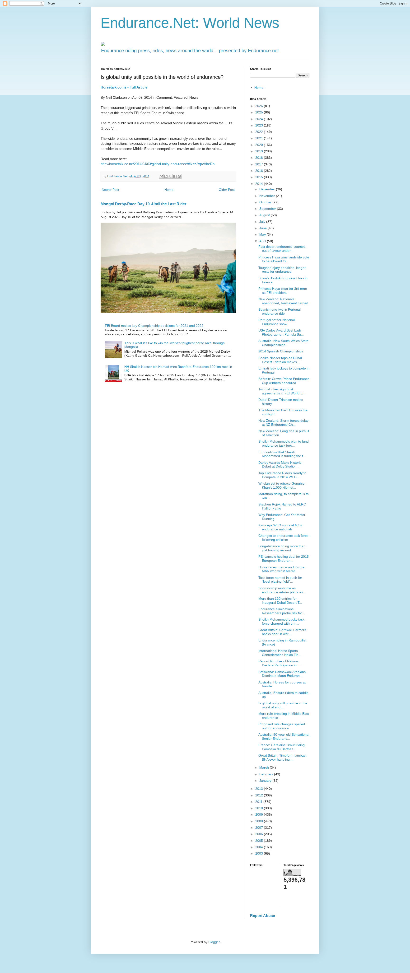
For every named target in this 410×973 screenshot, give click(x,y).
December (267, 189)
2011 (259, 802)
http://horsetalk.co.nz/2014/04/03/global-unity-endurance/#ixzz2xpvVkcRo (157, 164)
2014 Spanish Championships (280, 351)
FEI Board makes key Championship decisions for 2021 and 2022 (154, 325)
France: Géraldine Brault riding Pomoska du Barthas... (281, 747)
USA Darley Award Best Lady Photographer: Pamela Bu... (281, 332)
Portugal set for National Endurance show (276, 322)
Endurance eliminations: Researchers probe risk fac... (281, 611)
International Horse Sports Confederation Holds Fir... (279, 653)
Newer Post (110, 190)
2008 (259, 821)
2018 (259, 157)
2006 (259, 834)
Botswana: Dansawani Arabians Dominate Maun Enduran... (282, 674)
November (267, 196)
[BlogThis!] (165, 176)
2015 (259, 177)
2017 (259, 164)
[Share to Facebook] (174, 176)
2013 (259, 789)
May (263, 234)
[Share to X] (170, 176)
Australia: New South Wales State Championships (283, 343)
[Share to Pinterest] (179, 176)
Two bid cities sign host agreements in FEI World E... (281, 391)
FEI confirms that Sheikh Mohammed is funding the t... (282, 454)
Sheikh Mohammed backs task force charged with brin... (281, 621)
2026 (259, 106)
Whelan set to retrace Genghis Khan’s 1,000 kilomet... (281, 485)
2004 (259, 847)
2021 (259, 138)
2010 (259, 808)
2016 (259, 171)
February (266, 774)
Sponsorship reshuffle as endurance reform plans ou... (282, 590)
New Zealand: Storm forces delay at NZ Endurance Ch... (283, 422)
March (264, 767)
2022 (259, 132)
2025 (259, 112)
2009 (259, 814)
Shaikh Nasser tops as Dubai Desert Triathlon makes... (280, 360)
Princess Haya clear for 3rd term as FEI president (282, 291)
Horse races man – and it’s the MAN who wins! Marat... (281, 569)
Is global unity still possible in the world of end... (282, 705)
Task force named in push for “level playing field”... (280, 580)
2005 (259, 840)
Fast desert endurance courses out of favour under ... (281, 249)
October (265, 202)
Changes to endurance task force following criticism (283, 538)
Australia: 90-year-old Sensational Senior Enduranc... (283, 736)
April (263, 241)
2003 (259, 853)
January (265, 780)
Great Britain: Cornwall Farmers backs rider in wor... (282, 632)
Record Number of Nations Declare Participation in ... (279, 663)
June (263, 228)
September (268, 209)
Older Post (227, 190)
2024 (259, 119)
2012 (259, 795)
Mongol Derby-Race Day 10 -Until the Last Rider (143, 204)
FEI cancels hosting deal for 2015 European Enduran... (283, 558)
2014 (259, 184)
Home (168, 190)
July (262, 222)
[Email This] (161, 176)
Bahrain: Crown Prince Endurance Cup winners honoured (283, 381)
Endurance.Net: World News (190, 23)
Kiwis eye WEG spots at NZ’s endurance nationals (280, 527)
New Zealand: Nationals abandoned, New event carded (283, 301)
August (265, 215)
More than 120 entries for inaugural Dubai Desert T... (280, 600)
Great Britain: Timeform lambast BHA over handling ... (282, 757)
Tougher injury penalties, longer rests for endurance (282, 270)
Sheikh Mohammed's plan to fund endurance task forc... (283, 443)
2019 (259, 151)
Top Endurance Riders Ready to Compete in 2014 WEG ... (282, 475)
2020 (259, 145)
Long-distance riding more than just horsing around (281, 548)
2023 (259, 125)
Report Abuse (262, 915)
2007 (259, 827)
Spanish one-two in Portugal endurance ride (279, 311)
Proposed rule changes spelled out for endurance (281, 726)
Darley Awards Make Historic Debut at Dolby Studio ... (279, 464)
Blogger (214, 942)
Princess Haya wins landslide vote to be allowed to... (283, 259)
